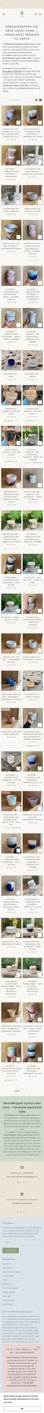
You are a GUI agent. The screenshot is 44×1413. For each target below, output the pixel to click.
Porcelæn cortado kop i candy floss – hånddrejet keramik (32, 1030)
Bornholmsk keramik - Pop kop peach (33, 411)
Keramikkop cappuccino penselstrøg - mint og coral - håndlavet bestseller (11, 987)
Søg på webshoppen (11, 1272)
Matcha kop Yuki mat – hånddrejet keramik (11, 659)
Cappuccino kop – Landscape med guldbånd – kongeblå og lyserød (33, 862)
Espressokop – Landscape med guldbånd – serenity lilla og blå (32, 904)
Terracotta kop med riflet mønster (11, 733)
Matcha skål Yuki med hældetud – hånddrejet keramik (11, 246)
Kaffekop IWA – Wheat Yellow (32, 695)
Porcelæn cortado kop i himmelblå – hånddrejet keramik (11, 697)
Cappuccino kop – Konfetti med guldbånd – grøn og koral (33, 495)
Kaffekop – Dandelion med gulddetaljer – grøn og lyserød (32, 538)
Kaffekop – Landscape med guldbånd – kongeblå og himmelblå (32, 294)
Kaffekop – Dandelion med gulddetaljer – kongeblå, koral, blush (11, 904)
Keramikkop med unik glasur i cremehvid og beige (33, 171)
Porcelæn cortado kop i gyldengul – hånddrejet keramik (11, 1028)
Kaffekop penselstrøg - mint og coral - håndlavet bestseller (32, 986)
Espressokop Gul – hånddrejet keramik (33, 658)
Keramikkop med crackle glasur (33, 210)
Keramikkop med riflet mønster (11, 210)
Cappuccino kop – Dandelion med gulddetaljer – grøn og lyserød (11, 538)
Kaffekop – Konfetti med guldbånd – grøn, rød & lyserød (11, 335)
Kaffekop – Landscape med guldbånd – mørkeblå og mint (33, 1070)
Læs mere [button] (17, 1402)
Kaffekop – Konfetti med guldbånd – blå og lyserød (11, 779)
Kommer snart (8, 1300)
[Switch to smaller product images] (40, 100)
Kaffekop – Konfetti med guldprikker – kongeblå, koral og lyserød (33, 455)
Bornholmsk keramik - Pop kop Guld (11, 411)
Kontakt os (7, 1264)
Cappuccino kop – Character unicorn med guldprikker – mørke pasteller (33, 735)
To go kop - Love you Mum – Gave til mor (33, 580)
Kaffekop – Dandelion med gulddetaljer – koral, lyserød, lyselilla (11, 294)
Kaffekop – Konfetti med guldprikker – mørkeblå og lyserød (33, 337)
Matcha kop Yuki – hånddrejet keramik (11, 943)
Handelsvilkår (8, 1276)
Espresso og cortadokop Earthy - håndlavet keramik (33, 621)
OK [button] (22, 1409)
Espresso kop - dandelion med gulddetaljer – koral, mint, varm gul (11, 820)
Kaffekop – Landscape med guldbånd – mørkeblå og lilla (33, 779)
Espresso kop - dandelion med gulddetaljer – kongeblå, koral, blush (11, 497)
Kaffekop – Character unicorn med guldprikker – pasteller (11, 1070)
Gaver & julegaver (10, 1288)
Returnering (7, 1284)
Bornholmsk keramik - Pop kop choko (11, 452)
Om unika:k (7, 1268)
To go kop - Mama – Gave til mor (11, 618)
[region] (22, 1172)
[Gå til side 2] (27, 1088)
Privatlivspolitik (8, 1292)
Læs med (6, 1296)
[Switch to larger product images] (36, 100)
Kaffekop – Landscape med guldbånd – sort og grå (11, 861)
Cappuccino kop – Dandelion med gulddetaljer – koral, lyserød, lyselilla (33, 249)
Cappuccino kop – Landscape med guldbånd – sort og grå (33, 945)
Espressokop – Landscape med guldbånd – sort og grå (11, 581)
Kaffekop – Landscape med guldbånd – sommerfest (11, 173)
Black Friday (7, 1304)
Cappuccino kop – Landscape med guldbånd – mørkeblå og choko (33, 133)
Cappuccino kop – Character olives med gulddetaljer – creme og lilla (11, 133)
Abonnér (10, 1250)
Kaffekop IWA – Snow (32, 375)
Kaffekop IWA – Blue (11, 375)
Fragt (4, 1280)
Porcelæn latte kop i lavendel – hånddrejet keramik (33, 817)
